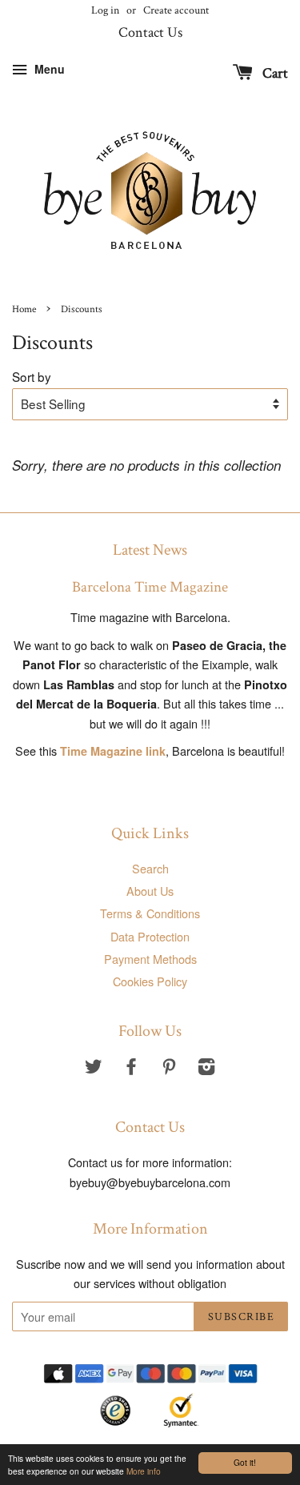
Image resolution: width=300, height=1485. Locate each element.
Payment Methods (150, 958)
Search (150, 868)
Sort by (31, 376)
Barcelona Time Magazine (150, 587)
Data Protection (150, 936)
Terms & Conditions (150, 913)
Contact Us (150, 32)
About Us (150, 890)
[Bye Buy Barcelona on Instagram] (206, 1068)
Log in (105, 10)
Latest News (150, 550)
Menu (48, 69)
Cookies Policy (150, 981)
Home (24, 309)
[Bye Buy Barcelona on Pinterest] (169, 1068)
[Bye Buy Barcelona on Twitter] (93, 1068)
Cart (273, 73)
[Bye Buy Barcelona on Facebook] (131, 1068)
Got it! (245, 1462)
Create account (176, 10)
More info (143, 1471)
